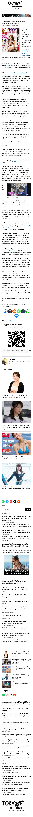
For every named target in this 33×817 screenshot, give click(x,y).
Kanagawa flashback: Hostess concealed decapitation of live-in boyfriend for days (15, 545)
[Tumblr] (23, 311)
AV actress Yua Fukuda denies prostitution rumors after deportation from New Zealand (16, 488)
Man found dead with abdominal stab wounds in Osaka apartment (14, 582)
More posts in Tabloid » (26, 369)
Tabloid (11, 321)
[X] (10, 311)
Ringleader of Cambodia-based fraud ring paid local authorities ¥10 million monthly (15, 753)
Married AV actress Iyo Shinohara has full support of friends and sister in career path (15, 396)
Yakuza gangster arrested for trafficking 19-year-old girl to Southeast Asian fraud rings (16, 703)
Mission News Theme (12, 814)
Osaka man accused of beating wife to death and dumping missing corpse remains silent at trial (16, 609)
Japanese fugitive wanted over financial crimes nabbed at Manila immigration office (16, 741)
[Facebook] (6, 311)
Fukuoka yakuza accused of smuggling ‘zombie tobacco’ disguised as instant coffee (16, 767)
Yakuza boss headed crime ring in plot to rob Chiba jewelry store (16, 777)
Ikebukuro (12, 251)
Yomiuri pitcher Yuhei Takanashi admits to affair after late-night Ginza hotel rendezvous (16, 458)
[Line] (27, 311)
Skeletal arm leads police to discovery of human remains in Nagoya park (15, 622)
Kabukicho (8, 228)
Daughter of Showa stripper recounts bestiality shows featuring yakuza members (16, 531)
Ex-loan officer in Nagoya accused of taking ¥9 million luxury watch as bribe (16, 634)
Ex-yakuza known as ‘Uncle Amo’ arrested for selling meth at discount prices (15, 789)
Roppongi (14, 161)
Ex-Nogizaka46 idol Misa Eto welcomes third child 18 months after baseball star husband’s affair (16, 427)
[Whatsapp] (19, 311)
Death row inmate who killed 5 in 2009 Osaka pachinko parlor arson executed (14, 596)
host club (28, 226)
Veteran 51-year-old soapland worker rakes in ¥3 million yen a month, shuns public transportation (16, 518)
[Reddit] (14, 311)
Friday (8, 65)
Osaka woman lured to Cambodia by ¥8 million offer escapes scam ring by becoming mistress (21, 683)
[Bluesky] (16, 316)
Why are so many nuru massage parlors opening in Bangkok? (15, 729)
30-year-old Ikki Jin (7, 67)
